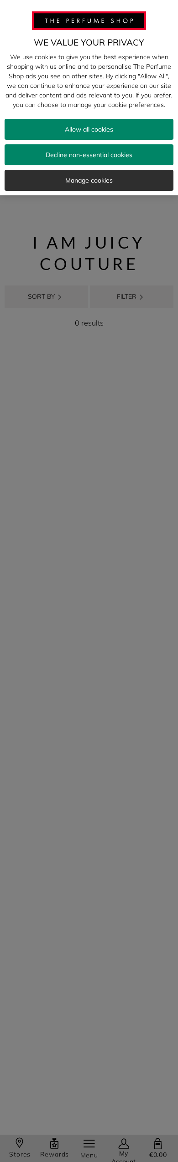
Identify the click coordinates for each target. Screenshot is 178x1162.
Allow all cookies (89, 129)
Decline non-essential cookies (89, 155)
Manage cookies (89, 180)
